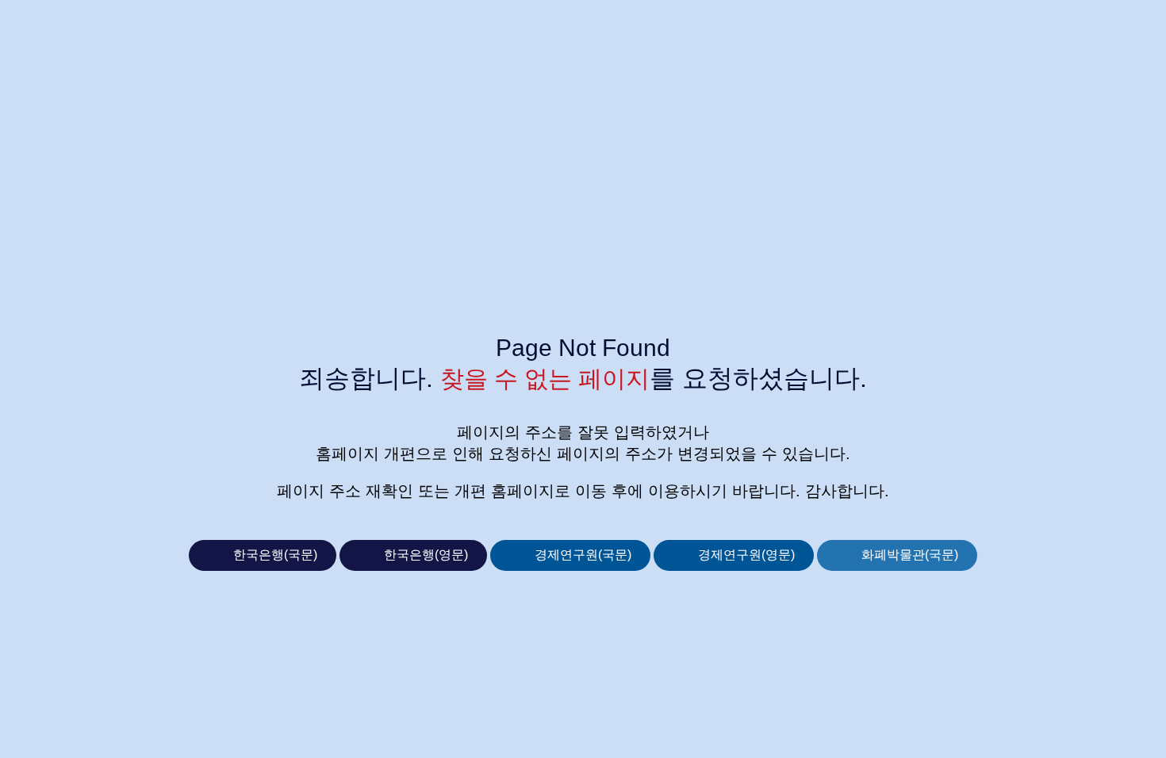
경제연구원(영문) (746, 554)
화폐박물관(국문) (909, 554)
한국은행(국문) (275, 554)
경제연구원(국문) (583, 554)
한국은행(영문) (426, 554)
